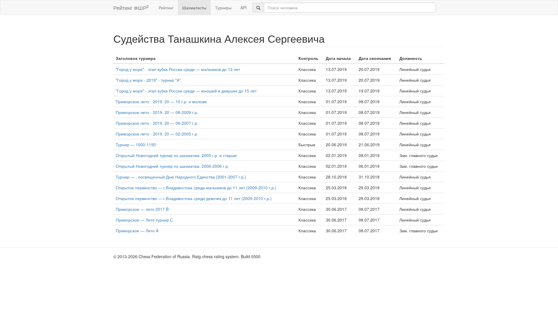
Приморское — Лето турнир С (144, 220)
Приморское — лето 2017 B (142, 209)
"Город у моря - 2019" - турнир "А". (149, 80)
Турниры (223, 7)
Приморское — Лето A (137, 230)
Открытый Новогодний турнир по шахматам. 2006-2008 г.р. (172, 166)
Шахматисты (194, 7)
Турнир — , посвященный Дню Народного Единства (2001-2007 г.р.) (181, 177)
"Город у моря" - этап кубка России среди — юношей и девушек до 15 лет (186, 91)
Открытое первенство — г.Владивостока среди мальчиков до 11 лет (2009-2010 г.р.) (196, 187)
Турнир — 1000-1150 (136, 144)
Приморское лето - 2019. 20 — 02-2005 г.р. (157, 134)
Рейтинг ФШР (131, 7)
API (243, 7)
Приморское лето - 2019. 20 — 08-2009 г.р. (157, 112)
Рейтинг (166, 7)
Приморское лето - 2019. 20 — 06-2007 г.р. (157, 123)
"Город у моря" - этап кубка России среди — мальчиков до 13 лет (178, 69)
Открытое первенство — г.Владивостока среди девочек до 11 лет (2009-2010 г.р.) (194, 198)
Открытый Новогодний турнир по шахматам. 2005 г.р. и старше (176, 155)
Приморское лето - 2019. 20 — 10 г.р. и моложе (161, 101)
